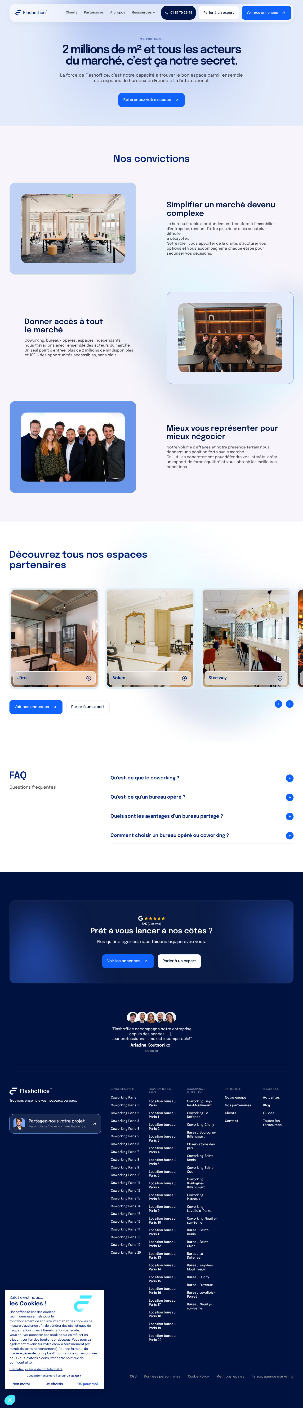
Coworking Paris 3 (125, 1121)
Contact (231, 1121)
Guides (268, 1113)
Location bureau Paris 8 (162, 1197)
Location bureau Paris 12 (162, 1244)
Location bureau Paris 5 (162, 1162)
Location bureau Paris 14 (162, 1267)
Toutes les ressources (272, 1123)
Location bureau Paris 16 (162, 1291)
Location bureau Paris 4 (162, 1150)
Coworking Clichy (200, 1124)
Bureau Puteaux (200, 1285)
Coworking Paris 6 (125, 1144)
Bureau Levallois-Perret (201, 1294)
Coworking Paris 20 (126, 1252)
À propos (117, 12)
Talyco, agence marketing (273, 1376)
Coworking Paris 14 (125, 1206)
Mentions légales (230, 1376)
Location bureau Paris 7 (162, 1185)
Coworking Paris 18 (126, 1237)
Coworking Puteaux (195, 1197)
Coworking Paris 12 (125, 1190)
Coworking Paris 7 (125, 1152)
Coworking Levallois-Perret (200, 1208)
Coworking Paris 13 (125, 1198)
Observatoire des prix (201, 1146)
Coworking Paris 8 (125, 1159)
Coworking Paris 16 (125, 1221)
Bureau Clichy (198, 1277)
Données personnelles (162, 1376)
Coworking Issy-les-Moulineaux (199, 1103)
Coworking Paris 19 (125, 1245)
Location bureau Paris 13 (162, 1256)
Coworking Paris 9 (125, 1167)
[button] (143, 13)
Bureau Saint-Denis (198, 1232)
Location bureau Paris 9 (162, 1208)
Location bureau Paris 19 (162, 1326)
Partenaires (94, 12)
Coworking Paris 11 (125, 1183)
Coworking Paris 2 (125, 1113)
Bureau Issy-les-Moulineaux (200, 1267)
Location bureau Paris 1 (162, 1115)
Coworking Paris (123, 1097)
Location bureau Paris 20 (162, 1338)
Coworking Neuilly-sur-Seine (202, 1220)
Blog (266, 1105)
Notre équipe (235, 1097)
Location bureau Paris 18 (162, 1314)
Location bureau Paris (162, 1103)
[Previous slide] (278, 704)
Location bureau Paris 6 (162, 1174)
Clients (71, 12)
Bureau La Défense (195, 1256)
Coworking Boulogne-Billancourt (196, 1183)
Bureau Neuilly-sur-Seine (199, 1306)
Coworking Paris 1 (124, 1105)
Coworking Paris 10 (125, 1175)
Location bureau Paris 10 (162, 1220)
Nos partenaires (238, 1105)
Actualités (271, 1097)
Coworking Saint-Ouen (200, 1169)
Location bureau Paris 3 (162, 1138)
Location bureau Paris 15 (162, 1279)
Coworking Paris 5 (125, 1136)
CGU (133, 1376)
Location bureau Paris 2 (162, 1126)
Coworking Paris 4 (125, 1128)
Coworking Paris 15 (125, 1214)
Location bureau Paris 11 (162, 1232)
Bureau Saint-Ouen (198, 1244)
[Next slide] (290, 704)
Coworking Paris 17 (125, 1229)
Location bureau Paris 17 (162, 1302)
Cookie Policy (198, 1376)
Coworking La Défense (197, 1115)
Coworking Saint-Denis (200, 1158)
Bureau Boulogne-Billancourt (202, 1134)
